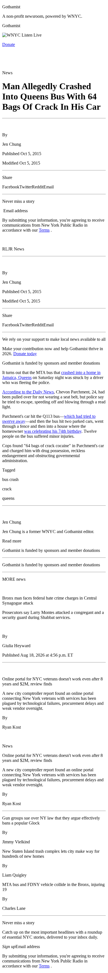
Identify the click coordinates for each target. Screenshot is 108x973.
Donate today (25, 353)
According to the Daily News (28, 392)
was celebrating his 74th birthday (52, 431)
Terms (44, 230)
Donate (8, 44)
